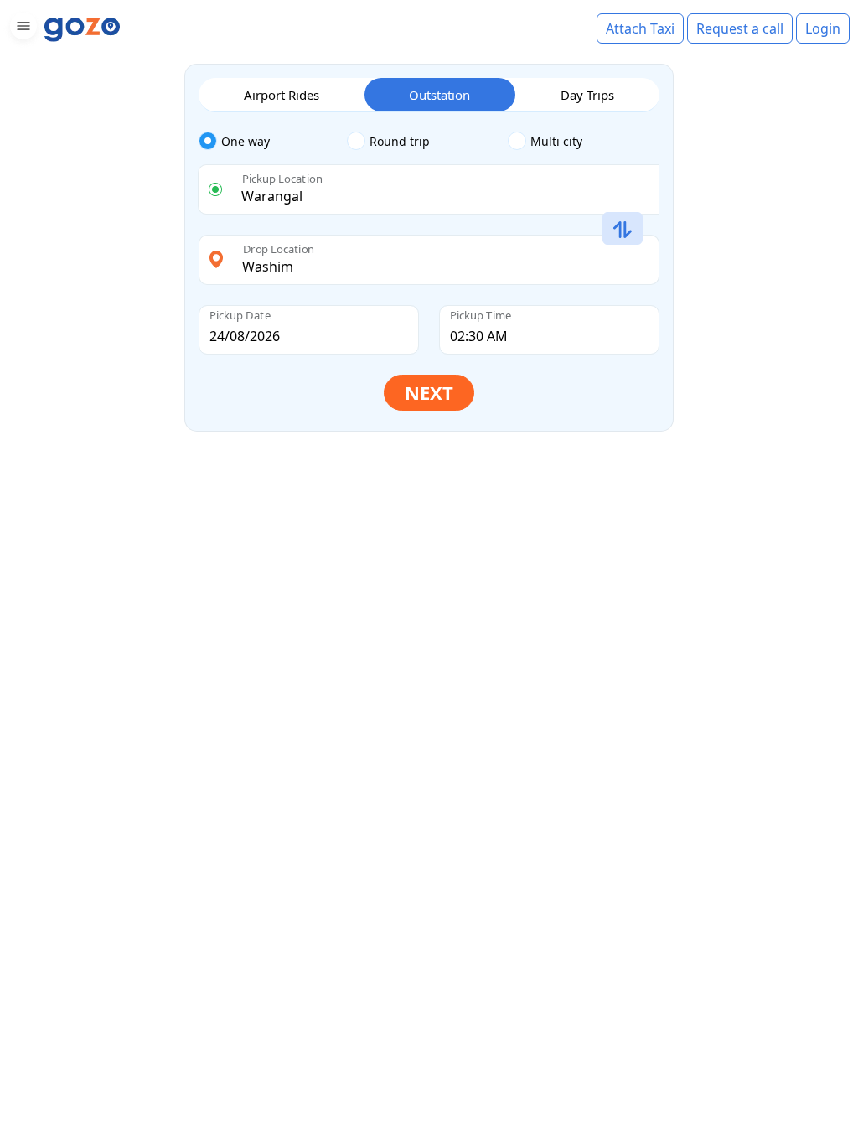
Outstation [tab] (439, 94)
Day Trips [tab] (587, 94)
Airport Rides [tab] (281, 94)
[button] (21, 29)
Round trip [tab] (400, 141)
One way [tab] (245, 141)
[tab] (273, 141)
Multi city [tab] (556, 141)
